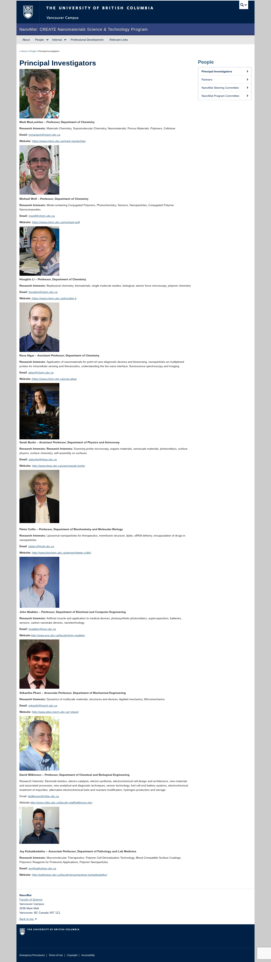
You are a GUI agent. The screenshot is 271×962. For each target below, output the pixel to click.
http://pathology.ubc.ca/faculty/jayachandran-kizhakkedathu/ (69, 874)
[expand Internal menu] (65, 40)
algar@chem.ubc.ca (41, 372)
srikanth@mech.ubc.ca (42, 705)
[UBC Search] (243, 5)
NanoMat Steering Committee (220, 87)
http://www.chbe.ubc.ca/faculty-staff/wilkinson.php (61, 802)
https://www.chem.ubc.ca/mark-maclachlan (59, 141)
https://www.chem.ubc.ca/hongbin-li (53, 298)
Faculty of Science (30, 899)
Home (24, 51)
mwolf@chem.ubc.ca (42, 215)
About (26, 39)
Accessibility (88, 955)
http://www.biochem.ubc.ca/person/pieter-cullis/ (61, 552)
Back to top (26, 919)
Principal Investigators (217, 71)
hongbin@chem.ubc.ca (43, 292)
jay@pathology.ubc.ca (42, 868)
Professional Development (87, 39)
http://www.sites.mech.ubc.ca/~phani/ (55, 711)
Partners (207, 79)
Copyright (72, 955)
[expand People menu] (47, 40)
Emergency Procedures (32, 955)
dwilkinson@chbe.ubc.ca (43, 796)
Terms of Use (56, 955)
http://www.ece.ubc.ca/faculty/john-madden (58, 635)
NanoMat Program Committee (220, 95)
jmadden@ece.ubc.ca (42, 629)
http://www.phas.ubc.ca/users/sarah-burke (58, 465)
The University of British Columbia (27, 12)
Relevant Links (119, 39)
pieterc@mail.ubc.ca (41, 546)
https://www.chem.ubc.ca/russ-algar (54, 378)
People (39, 39)
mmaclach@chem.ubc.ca (44, 134)
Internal (57, 39)
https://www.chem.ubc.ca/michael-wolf (56, 222)
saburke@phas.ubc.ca (43, 459)
